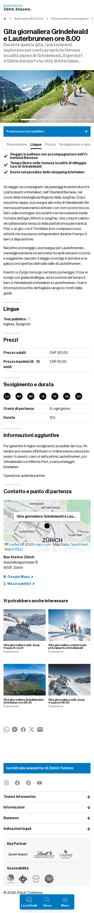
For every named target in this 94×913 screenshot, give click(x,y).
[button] (47, 525)
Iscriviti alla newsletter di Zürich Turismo (40, 768)
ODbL (17, 549)
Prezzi (50, 144)
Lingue (36, 144)
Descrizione (17, 144)
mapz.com (43, 544)
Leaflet (13, 544)
